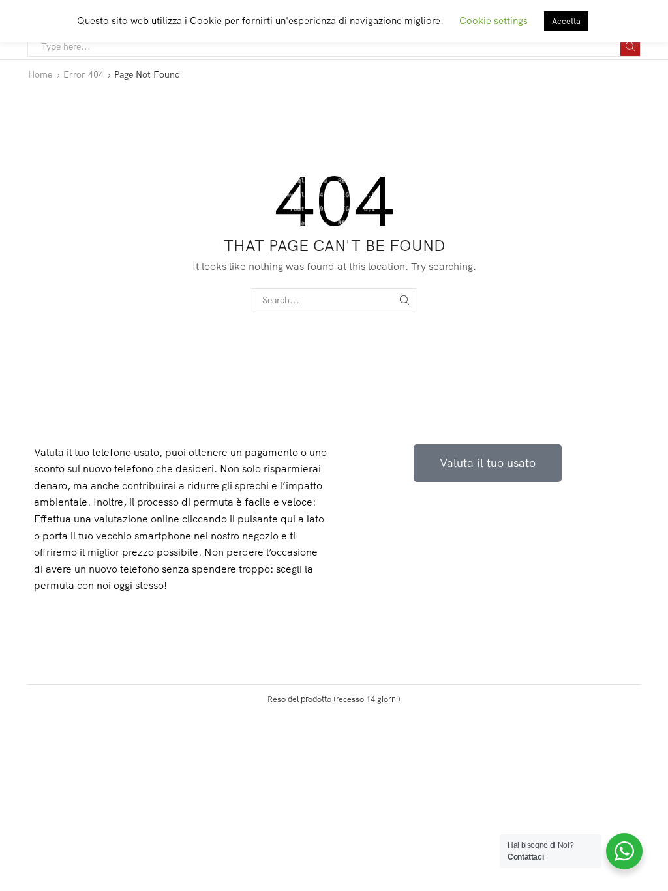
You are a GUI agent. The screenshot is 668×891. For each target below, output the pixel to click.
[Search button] (630, 46)
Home (40, 74)
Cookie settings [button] (493, 20)
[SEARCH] (404, 300)
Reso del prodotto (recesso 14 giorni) (334, 698)
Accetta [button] (566, 21)
